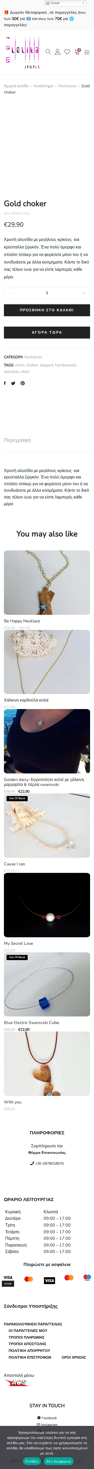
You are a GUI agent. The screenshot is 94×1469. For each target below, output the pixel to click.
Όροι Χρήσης (74, 1357)
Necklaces (67, 86)
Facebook (48, 1418)
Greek (55, 3)
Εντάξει (32, 1461)
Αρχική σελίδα (16, 86)
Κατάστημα (43, 86)
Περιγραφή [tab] (17, 440)
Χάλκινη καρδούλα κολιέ (26, 700)
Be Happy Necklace (22, 621)
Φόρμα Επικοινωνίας (47, 1152)
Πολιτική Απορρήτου (29, 1350)
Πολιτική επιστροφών (30, 1357)
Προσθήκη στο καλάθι (47, 310)
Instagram (48, 1424)
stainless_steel (17, 371)
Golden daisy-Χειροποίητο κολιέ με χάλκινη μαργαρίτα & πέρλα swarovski (44, 782)
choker (32, 365)
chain (20, 365)
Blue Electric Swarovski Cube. (32, 1022)
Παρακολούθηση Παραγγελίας (33, 1324)
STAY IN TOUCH (47, 1406)
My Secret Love (18, 943)
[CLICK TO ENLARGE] (81, 112)
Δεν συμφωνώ (58, 1461)
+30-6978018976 (49, 1163)
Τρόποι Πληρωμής (26, 1337)
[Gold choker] (5, 383)
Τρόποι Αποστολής (27, 1344)
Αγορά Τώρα (47, 332)
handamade (65, 365)
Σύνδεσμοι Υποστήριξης (31, 1306)
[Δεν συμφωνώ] (87, 1447)
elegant (46, 365)
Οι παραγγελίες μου (28, 1330)
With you (12, 1102)
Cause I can (14, 864)
